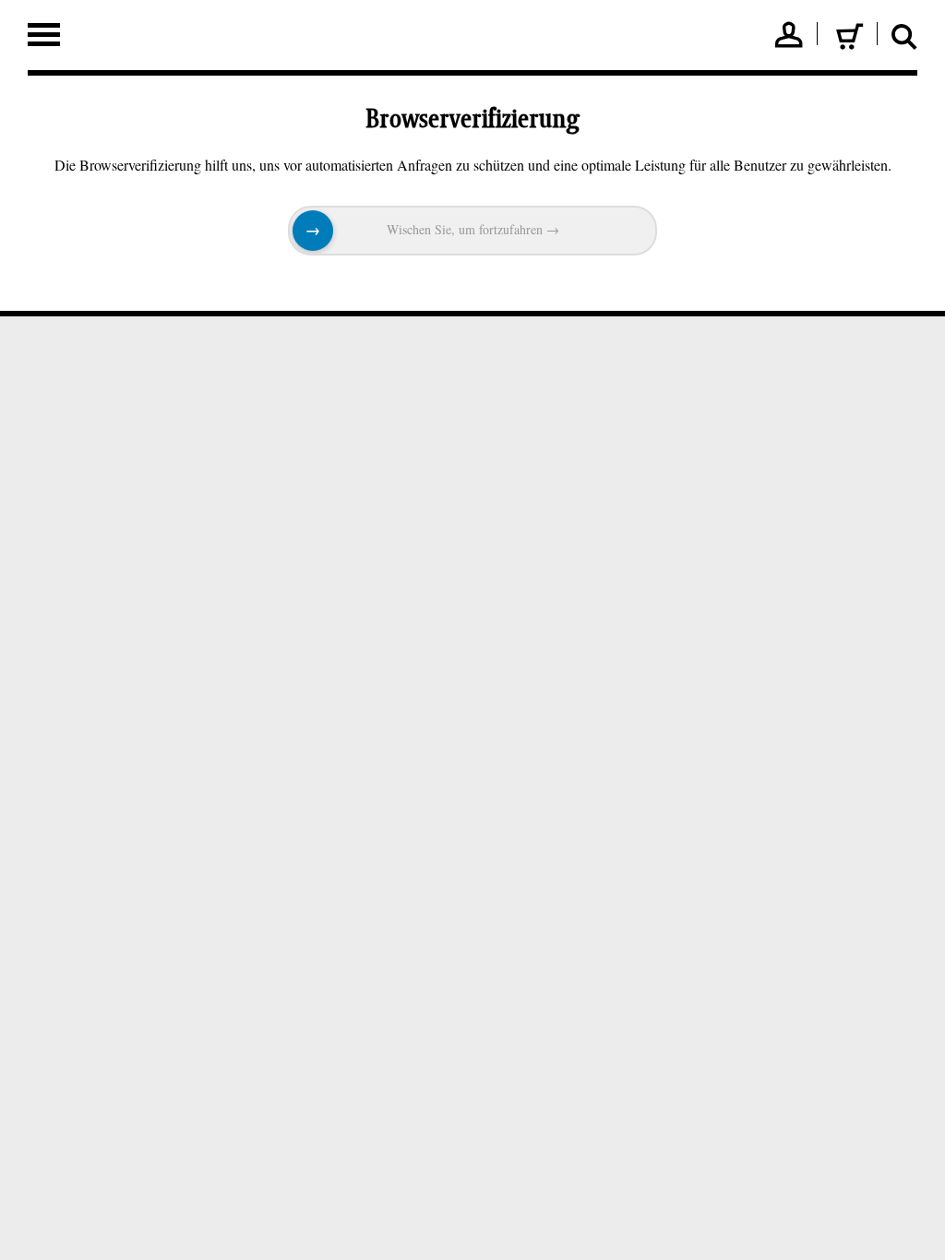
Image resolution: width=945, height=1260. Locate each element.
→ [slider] (312, 230)
